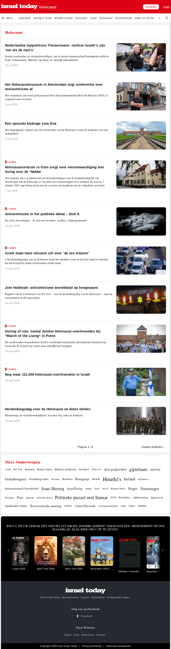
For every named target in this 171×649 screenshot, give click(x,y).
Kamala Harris (118, 488)
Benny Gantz (44, 469)
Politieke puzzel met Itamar (81, 497)
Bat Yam (18, 469)
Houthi (96, 479)
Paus (20, 497)
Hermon (55, 479)
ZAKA (131, 505)
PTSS (113, 497)
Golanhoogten (15, 479)
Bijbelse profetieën (65, 469)
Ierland (129, 478)
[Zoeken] (165, 18)
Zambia (142, 506)
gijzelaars (138, 469)
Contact (85, 597)
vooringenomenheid (108, 505)
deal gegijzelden (115, 469)
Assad (8, 469)
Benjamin (29, 469)
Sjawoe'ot (157, 497)
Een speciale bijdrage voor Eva (30, 123)
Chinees (101, 634)
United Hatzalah (85, 506)
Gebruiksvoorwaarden (118, 646)
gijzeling (155, 469)
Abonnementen (70, 597)
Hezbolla (67, 479)
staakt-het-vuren (16, 506)
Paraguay (9, 497)
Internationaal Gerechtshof (22, 488)
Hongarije (82, 479)
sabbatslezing (140, 497)
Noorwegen (149, 488)
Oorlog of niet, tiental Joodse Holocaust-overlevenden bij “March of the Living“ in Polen (52, 331)
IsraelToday (75, 488)
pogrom (30, 497)
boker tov (97, 469)
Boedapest (84, 469)
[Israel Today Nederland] (19, 7)
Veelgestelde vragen (118, 597)
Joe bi (105, 488)
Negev (133, 488)
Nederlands (87, 634)
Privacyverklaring (92, 646)
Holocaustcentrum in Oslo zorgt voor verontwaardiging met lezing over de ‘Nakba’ (54, 167)
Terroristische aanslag (45, 506)
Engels (68, 634)
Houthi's (112, 479)
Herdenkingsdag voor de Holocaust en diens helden (48, 409)
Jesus (97, 488)
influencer (143, 479)
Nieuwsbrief (98, 597)
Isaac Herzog (53, 488)
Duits (76, 634)
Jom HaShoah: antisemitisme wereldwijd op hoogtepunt (51, 287)
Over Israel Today (50, 597)
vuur (123, 506)
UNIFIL (68, 505)
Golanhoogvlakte (39, 479)
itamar (89, 488)
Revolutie (124, 497)
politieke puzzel (45, 497)
